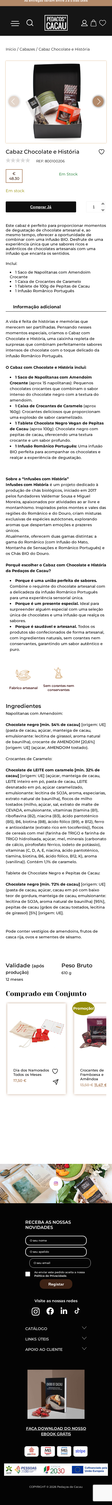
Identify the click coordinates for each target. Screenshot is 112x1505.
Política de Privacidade (50, 1276)
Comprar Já (40, 207)
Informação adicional (37, 306)
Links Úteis (37, 1339)
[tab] (51, 307)
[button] (98, 101)
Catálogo (36, 1328)
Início (11, 49)
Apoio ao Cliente (44, 1349)
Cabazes (27, 49)
